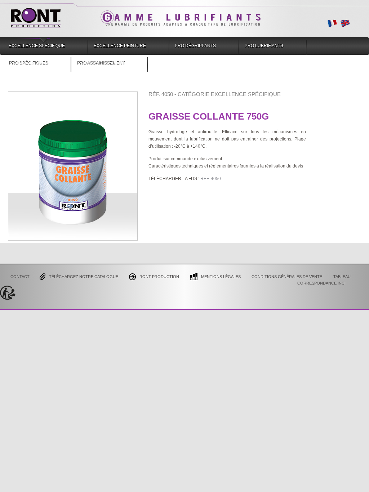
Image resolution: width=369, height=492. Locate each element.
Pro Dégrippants (195, 45)
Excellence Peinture (120, 45)
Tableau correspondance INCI (324, 279)
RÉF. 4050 (210, 178)
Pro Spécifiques (28, 62)
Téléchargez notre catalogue (83, 276)
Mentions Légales (221, 276)
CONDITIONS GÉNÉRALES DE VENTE (287, 276)
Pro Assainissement (101, 62)
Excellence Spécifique (37, 45)
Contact (20, 276)
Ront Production (159, 276)
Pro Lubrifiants (264, 45)
